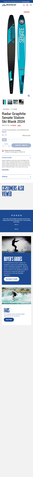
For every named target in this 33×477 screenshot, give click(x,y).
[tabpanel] (16, 220)
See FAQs (9, 319)
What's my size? (27, 135)
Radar (15, 109)
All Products (6, 109)
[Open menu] (31, 5)
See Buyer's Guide (11, 279)
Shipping (4, 176)
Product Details (7, 157)
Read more (5, 169)
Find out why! (25, 1)
